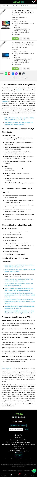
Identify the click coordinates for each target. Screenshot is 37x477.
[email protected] (18, 446)
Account (32, 475)
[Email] (9, 73)
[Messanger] (16, 73)
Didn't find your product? (18, 425)
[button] (23, 73)
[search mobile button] (33, 2)
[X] (20, 73)
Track (26, 430)
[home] (2, 6)
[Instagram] (21, 417)
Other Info (18, 456)
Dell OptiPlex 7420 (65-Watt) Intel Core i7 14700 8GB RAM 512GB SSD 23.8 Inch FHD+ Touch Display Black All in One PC (20, 301)
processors (5, 101)
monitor (19, 90)
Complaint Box (17, 421)
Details (15, 39)
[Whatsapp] (6, 73)
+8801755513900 (14, 450)
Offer (11, 475)
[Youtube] (19, 417)
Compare (25, 475)
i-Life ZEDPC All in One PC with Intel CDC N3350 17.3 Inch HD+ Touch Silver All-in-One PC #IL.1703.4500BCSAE (23, 45)
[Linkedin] (24, 417)
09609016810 (21, 448)
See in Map (19, 452)
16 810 (15, 448)
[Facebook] (13, 73)
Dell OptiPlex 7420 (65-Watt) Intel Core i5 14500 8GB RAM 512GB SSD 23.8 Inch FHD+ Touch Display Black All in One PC (20, 295)
